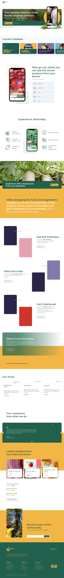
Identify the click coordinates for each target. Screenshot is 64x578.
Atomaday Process (10, 566)
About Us (23, 564)
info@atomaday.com (39, 566)
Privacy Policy (24, 567)
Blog (23, 566)
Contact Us (37, 564)
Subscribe (46, 536)
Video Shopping (9, 564)
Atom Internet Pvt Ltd (39, 567)
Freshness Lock (9, 567)
